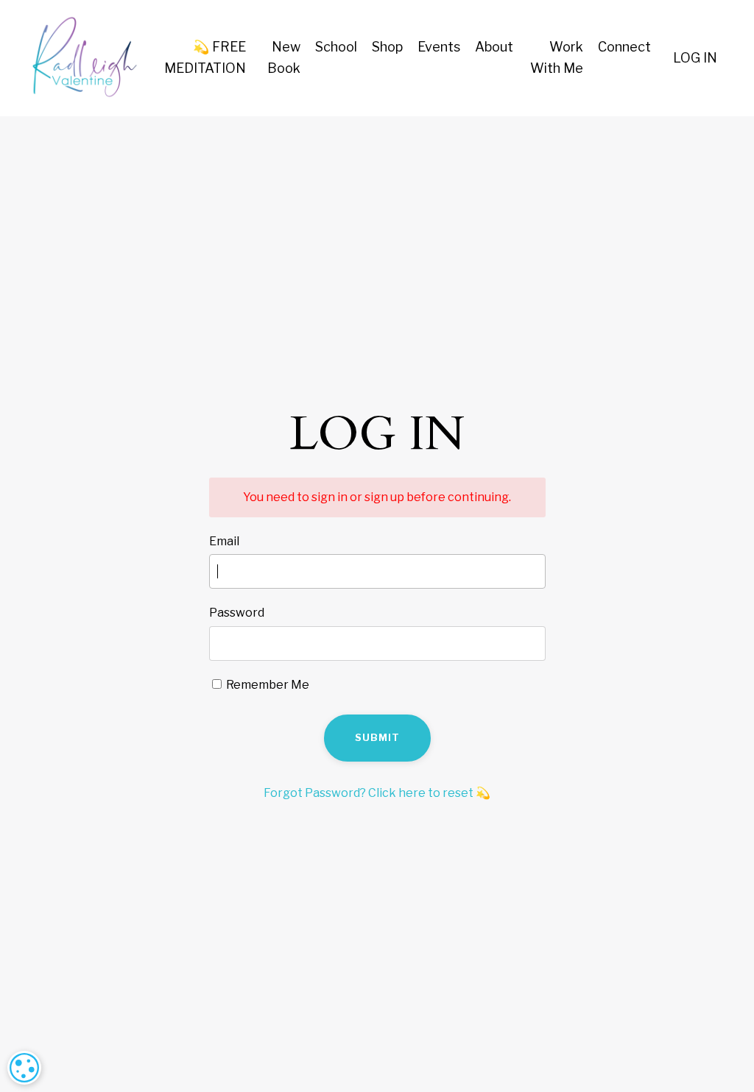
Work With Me (556, 57)
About (494, 46)
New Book (283, 57)
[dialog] (24, 1068)
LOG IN (695, 57)
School (336, 46)
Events (438, 46)
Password (236, 613)
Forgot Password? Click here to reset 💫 (377, 793)
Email (224, 541)
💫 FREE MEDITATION (205, 57)
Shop (387, 46)
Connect (624, 46)
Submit (377, 737)
